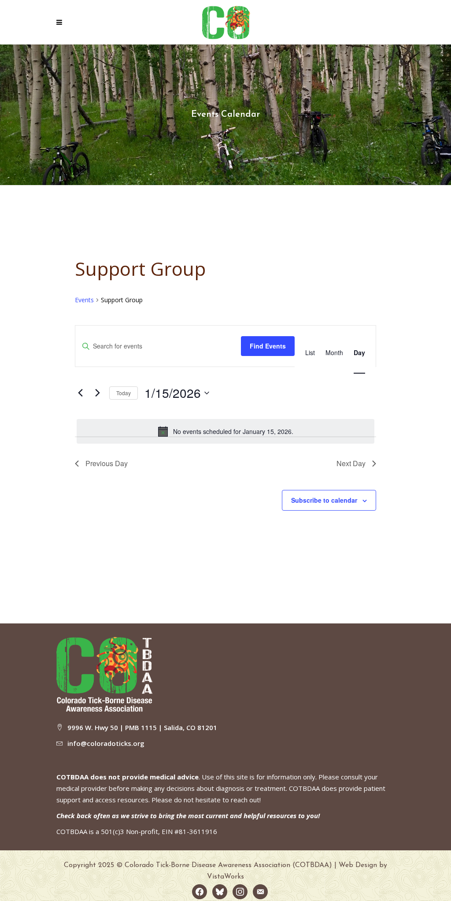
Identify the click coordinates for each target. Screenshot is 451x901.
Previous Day (106, 463)
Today (123, 393)
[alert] (225, 431)
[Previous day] (80, 393)
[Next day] (97, 393)
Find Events (268, 345)
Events (84, 300)
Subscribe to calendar (324, 500)
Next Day (351, 463)
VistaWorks (225, 876)
